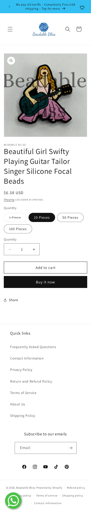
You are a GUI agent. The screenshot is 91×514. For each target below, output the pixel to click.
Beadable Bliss (26, 487)
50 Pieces (70, 217)
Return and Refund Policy (31, 381)
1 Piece (17, 218)
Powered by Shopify (49, 487)
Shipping (9, 199)
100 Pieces (18, 229)
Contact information (47, 503)
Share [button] (13, 300)
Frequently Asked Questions (33, 347)
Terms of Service (23, 392)
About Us (17, 404)
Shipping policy (72, 495)
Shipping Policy (22, 415)
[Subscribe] (70, 448)
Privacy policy (22, 495)
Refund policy (76, 487)
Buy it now (45, 282)
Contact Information (27, 358)
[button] (10, 29)
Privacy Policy (21, 369)
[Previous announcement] (9, 6)
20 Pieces (42, 217)
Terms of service (46, 495)
